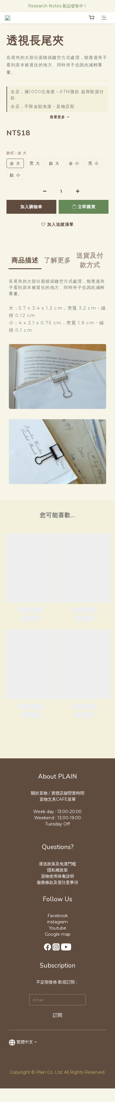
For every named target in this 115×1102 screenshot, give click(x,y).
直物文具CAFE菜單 (58, 799)
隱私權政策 (57, 870)
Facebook (57, 915)
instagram (57, 922)
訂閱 (57, 1015)
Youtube (57, 928)
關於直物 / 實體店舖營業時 (55, 793)
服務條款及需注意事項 (57, 882)
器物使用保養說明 (57, 876)
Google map (57, 934)
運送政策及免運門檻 (57, 863)
